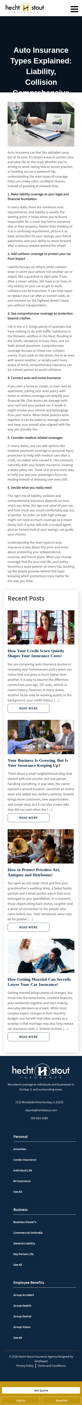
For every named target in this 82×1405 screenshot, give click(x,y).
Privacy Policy (25, 1366)
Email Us (61, 1400)
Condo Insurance (24, 1159)
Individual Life (22, 1170)
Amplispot (41, 1361)
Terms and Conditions (52, 1366)
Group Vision (22, 1327)
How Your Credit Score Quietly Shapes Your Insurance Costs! (36, 653)
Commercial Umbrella (28, 1232)
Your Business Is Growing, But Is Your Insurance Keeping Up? (38, 763)
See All (17, 1192)
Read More (28, 708)
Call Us (20, 1400)
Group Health (22, 1305)
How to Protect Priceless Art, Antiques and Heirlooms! (34, 872)
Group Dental (22, 1316)
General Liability (24, 1243)
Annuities (19, 1149)
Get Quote (41, 1390)
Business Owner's (24, 1222)
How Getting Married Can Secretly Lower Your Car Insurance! (39, 982)
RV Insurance (22, 1181)
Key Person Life (23, 1254)
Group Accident (23, 1295)
